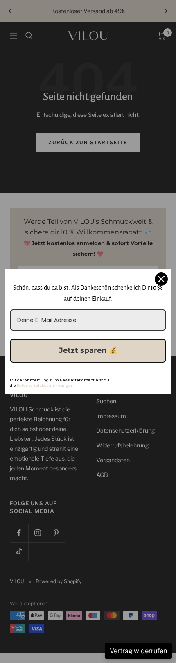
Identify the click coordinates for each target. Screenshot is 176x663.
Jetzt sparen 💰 (88, 350)
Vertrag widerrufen (138, 651)
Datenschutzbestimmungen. (45, 385)
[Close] (161, 279)
